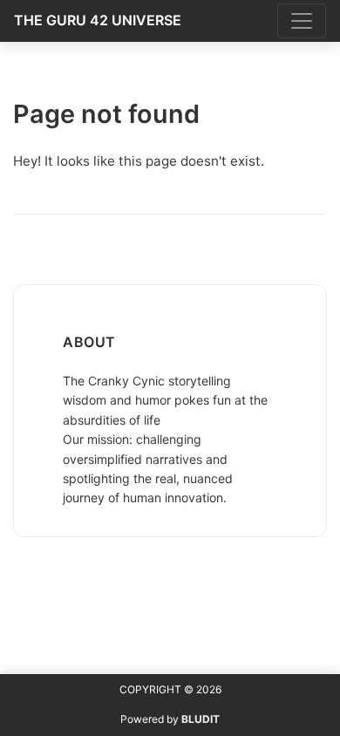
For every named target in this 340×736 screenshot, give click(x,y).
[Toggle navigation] (301, 20)
